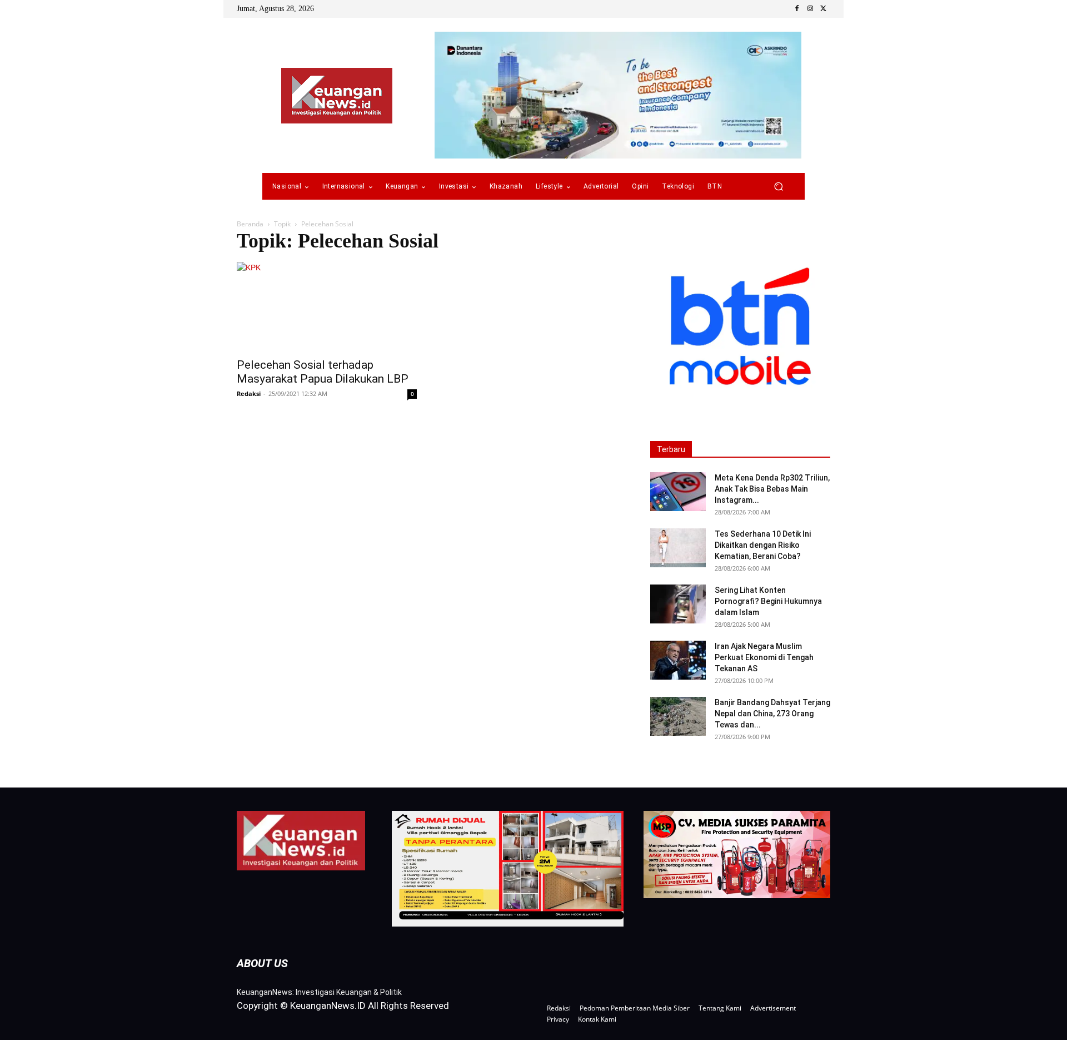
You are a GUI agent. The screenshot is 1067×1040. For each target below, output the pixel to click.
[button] (778, 187)
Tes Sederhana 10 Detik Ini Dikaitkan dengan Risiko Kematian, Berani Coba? (763, 545)
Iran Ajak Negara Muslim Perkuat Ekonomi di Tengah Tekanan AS (764, 657)
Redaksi (249, 393)
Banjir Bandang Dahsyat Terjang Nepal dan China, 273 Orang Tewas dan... (772, 713)
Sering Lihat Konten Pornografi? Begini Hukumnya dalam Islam (768, 601)
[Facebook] (797, 9)
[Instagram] (810, 9)
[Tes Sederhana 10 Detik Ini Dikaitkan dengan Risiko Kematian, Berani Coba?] (678, 547)
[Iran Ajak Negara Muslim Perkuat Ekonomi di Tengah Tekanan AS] (678, 660)
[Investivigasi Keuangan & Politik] (337, 95)
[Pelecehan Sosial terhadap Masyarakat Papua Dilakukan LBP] (327, 306)
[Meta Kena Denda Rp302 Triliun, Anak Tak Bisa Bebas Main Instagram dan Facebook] (678, 491)
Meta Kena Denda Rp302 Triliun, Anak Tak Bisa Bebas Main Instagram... (772, 488)
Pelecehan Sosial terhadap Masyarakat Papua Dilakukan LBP (322, 371)
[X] (823, 9)
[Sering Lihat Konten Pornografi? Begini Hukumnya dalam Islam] (678, 604)
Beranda (250, 224)
